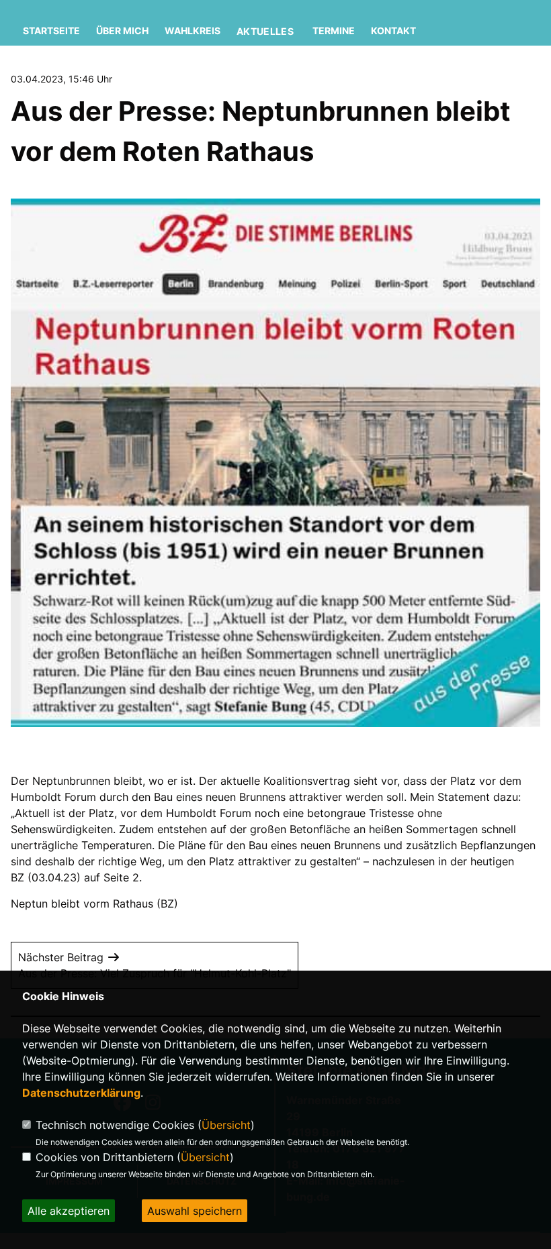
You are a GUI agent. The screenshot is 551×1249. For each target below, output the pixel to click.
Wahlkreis (192, 30)
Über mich (122, 30)
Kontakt (393, 30)
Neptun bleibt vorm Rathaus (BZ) (94, 903)
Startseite (51, 30)
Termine (333, 30)
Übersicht (226, 1125)
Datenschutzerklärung (81, 1092)
